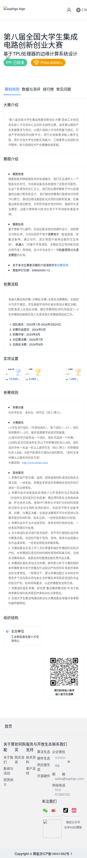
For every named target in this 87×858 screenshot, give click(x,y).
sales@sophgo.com (69, 778)
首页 (8, 726)
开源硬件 (43, 775)
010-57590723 (62, 792)
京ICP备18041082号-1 (55, 853)
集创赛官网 (61, 265)
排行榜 (48, 89)
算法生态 (43, 751)
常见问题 (63, 89)
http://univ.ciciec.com (35, 463)
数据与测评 (31, 89)
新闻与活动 (8, 770)
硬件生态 (43, 758)
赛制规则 (12, 89)
